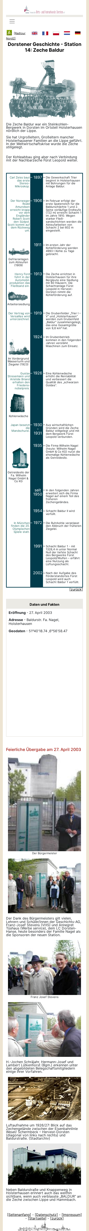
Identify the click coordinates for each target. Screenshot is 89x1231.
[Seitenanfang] (19, 1214)
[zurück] (57, 1218)
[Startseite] (37, 1218)
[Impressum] (72, 1214)
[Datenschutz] (46, 1214)
